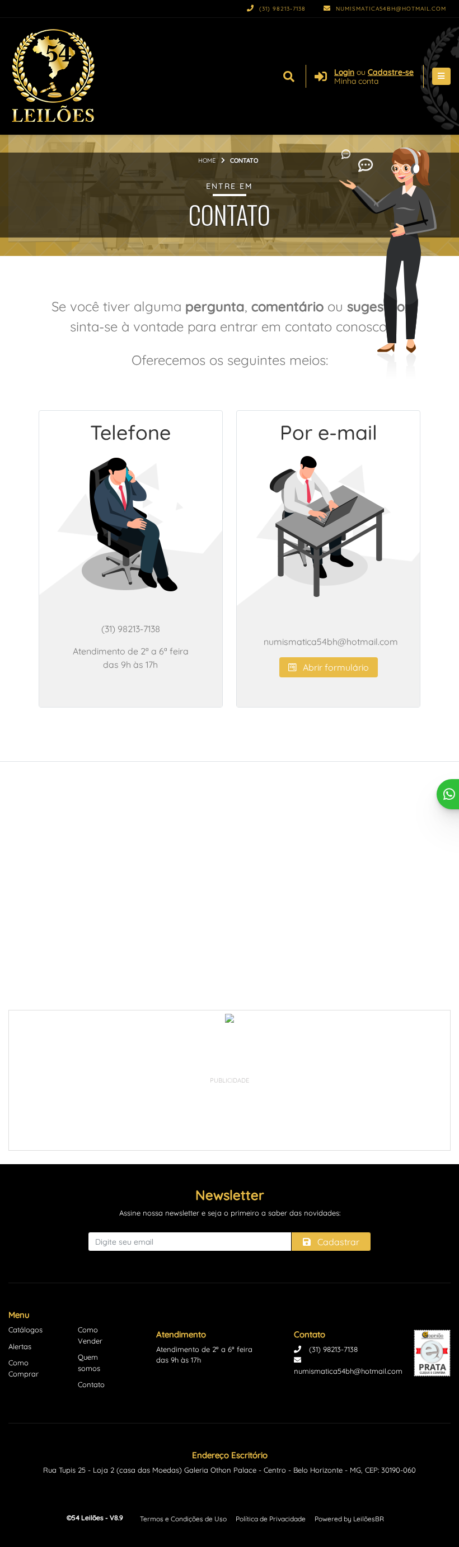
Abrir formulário (335, 667)
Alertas (19, 1346)
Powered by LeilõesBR (349, 1519)
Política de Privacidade (271, 1519)
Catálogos (25, 1329)
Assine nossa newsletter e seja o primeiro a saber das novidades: (229, 1212)
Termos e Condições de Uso (183, 1519)
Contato (91, 1384)
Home (207, 160)
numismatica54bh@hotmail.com (390, 8)
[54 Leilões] (53, 76)
